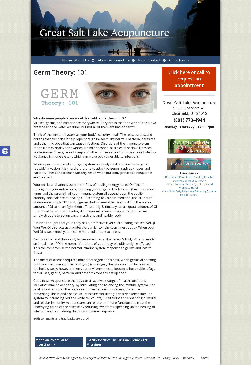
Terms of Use (152, 358)
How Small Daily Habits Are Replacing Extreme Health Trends (190, 192)
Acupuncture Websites (53, 358)
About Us (81, 60)
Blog (141, 60)
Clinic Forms (179, 60)
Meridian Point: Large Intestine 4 (52, 342)
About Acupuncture (114, 60)
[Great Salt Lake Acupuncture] (125, 28)
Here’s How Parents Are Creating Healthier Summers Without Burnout (190, 178)
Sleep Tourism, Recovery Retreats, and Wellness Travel (190, 185)
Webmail (188, 358)
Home (67, 60)
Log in (204, 358)
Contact (154, 60)
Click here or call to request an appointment (189, 78)
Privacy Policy (170, 358)
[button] (5, 151)
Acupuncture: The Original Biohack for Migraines (117, 342)
